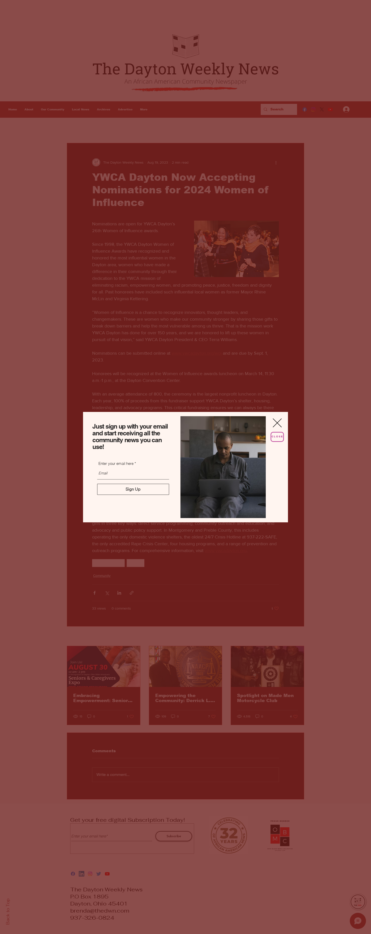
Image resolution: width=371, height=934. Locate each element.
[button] (277, 422)
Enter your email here (116, 463)
